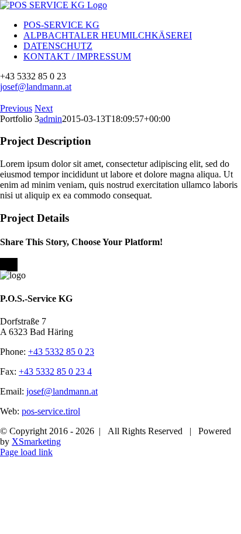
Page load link (26, 452)
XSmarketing (36, 441)
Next (44, 108)
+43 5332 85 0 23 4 (55, 371)
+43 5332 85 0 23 (61, 352)
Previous (16, 108)
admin (50, 119)
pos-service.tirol (51, 411)
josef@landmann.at (35, 87)
